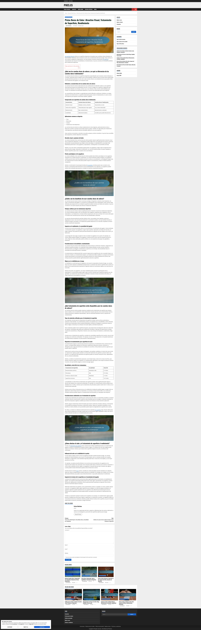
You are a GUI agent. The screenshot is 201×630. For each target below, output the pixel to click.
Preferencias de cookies (69, 616)
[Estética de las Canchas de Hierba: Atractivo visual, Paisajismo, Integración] (73, 594)
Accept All (42, 627)
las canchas (90, 165)
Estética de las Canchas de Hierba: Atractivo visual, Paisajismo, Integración (73, 602)
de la (77, 470)
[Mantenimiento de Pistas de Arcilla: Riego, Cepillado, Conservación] (91, 594)
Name (66, 545)
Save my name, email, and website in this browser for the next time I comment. (81, 557)
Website (66, 553)
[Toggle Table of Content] (78, 68)
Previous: (77, 520)
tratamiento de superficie (75, 445)
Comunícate (74, 9)
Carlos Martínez (68, 25)
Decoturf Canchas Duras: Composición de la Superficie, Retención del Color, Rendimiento (72, 580)
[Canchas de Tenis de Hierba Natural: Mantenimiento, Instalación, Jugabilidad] (109, 594)
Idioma (95, 9)
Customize (9, 627)
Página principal (67, 9)
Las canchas (67, 56)
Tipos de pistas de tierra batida (122, 41)
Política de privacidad (68, 618)
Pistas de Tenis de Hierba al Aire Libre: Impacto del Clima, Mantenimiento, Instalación (125, 62)
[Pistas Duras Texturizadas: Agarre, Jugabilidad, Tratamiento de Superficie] (89, 572)
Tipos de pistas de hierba (121, 39)
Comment (67, 530)
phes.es (68, 5)
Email (66, 549)
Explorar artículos (88, 9)
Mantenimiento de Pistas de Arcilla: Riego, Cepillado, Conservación (91, 602)
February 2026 (119, 73)
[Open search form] (130, 9)
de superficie (105, 59)
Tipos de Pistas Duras (68, 17)
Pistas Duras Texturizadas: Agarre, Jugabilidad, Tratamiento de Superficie (88, 579)
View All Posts (78, 514)
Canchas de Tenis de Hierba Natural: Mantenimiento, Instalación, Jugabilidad (108, 602)
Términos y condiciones (69, 622)
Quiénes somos (80, 9)
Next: (103, 520)
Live (135, 9)
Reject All (26, 627)
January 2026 (119, 75)
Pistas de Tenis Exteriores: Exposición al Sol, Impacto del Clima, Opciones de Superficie (105, 580)
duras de (72, 56)
